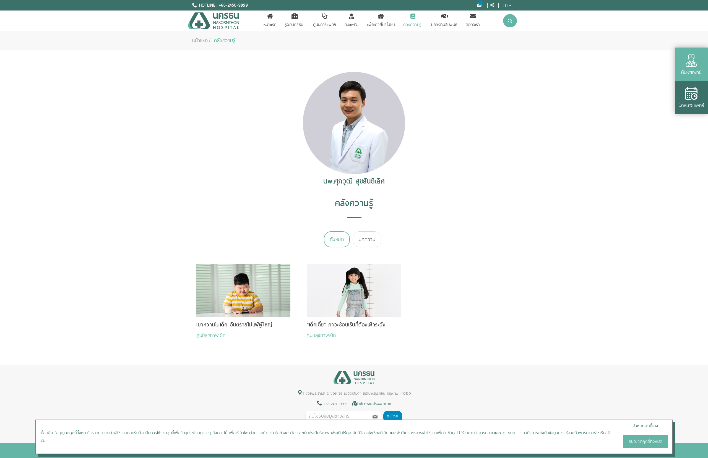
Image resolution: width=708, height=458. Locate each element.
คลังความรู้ (412, 24)
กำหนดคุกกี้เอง (645, 426)
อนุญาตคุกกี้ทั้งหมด (645, 441)
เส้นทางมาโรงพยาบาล (375, 404)
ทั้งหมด (337, 239)
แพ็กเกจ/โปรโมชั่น (381, 24)
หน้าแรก (270, 24)
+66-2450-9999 (334, 404)
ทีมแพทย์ (352, 24)
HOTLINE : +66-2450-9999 (223, 5)
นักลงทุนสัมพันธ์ (444, 24)
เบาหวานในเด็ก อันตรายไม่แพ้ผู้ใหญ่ (234, 324)
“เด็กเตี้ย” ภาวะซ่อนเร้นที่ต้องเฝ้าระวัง (346, 324)
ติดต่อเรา (473, 24)
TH (505, 5)
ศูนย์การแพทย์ (324, 24)
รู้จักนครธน (294, 24)
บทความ (367, 239)
